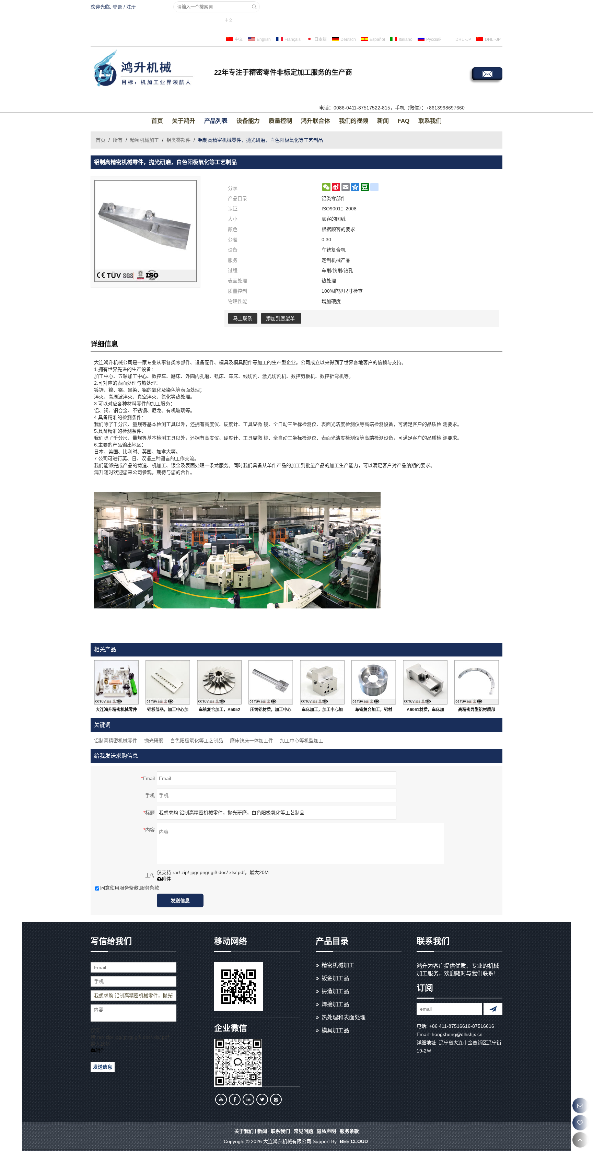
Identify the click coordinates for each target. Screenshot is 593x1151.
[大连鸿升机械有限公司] (151, 69)
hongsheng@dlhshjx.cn (457, 1034)
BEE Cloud (354, 1141)
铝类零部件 (178, 140)
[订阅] (493, 1009)
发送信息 (180, 900)
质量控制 (280, 121)
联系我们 (430, 121)
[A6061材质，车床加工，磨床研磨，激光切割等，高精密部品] (425, 682)
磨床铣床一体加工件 (251, 740)
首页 (157, 121)
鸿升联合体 (315, 121)
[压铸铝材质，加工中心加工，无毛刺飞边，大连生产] (270, 682)
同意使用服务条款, (129, 888)
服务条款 (149, 888)
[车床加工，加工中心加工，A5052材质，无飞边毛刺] (322, 682)
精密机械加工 (144, 140)
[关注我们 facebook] (235, 1099)
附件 (166, 879)
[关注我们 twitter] (262, 1099)
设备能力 (248, 121)
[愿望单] (580, 1122)
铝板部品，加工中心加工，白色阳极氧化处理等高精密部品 (167, 711)
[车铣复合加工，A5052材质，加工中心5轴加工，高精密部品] (219, 682)
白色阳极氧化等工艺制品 (196, 740)
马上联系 (242, 318)
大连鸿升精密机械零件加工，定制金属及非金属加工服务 (116, 711)
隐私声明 (326, 1131)
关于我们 (244, 1131)
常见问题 (303, 1131)
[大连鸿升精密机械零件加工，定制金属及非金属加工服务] (116, 682)
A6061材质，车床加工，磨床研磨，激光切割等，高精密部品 (425, 711)
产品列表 (216, 121)
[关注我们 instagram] (276, 1099)
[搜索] (254, 7)
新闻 (383, 121)
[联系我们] (580, 1105)
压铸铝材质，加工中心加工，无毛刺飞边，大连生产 (270, 711)
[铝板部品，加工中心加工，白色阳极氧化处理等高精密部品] (168, 682)
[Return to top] (580, 1140)
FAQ (403, 121)
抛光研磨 (153, 740)
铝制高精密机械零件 (115, 740)
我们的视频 (353, 121)
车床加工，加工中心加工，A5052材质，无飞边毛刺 (322, 711)
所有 (118, 140)
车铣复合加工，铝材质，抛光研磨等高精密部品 (373, 711)
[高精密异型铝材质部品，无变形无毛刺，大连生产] (476, 682)
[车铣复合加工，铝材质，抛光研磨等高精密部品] (373, 682)
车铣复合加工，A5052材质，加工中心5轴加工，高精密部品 (219, 711)
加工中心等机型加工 (301, 740)
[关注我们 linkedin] (248, 1099)
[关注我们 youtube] (221, 1099)
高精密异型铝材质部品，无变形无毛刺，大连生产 (476, 711)
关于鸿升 (183, 121)
